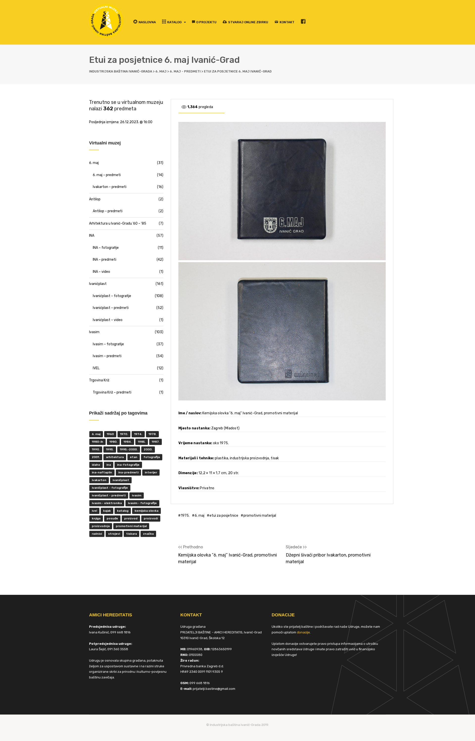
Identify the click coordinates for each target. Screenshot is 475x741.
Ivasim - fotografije (142, 503)
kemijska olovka (146, 510)
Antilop (94, 199)
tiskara (131, 533)
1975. (185, 515)
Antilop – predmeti (107, 211)
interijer (151, 472)
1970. (124, 434)
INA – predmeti (104, 259)
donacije (303, 632)
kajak (107, 510)
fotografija (151, 457)
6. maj (199, 515)
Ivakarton (99, 480)
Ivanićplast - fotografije (110, 487)
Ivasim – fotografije (108, 344)
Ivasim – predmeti (107, 356)
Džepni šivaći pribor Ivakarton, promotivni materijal (328, 558)
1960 (110, 434)
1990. (96, 449)
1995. (110, 449)
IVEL (96, 368)
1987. (155, 441)
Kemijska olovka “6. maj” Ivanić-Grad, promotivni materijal (227, 558)
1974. (138, 434)
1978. (152, 434)
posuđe (112, 518)
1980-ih (97, 441)
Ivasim (94, 332)
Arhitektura (115, 457)
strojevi (114, 533)
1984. (127, 441)
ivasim (136, 495)
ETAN (133, 457)
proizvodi (151, 518)
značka (148, 533)
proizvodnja (101, 526)
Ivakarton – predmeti (109, 187)
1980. (113, 441)
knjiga (96, 518)
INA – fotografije (106, 248)
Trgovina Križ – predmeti (112, 392)
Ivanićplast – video (107, 320)
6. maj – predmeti (107, 175)
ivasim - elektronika (107, 503)
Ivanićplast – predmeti (111, 308)
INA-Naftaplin (102, 472)
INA (91, 235)
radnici (97, 533)
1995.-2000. (129, 449)
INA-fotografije (128, 464)
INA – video (101, 272)
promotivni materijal (259, 515)
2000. (148, 449)
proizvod (131, 518)
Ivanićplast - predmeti (109, 495)
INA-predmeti (128, 472)
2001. (96, 457)
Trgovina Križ (99, 380)
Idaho (96, 464)
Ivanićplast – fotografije (112, 296)
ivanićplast (121, 480)
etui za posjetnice (224, 515)
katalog (122, 510)
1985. (141, 441)
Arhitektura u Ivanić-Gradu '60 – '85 (117, 223)
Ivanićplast (98, 284)
